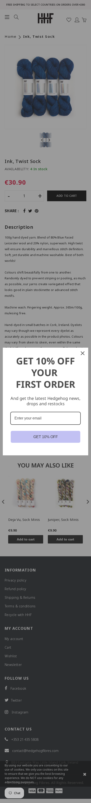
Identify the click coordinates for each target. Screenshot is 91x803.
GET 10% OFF (45, 437)
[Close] (82, 353)
